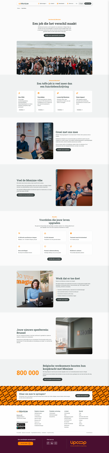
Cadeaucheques (38, 416)
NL (76, 3)
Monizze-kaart (38, 423)
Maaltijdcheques (38, 413)
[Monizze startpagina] (24, 411)
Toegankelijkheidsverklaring (36, 432)
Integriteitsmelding (50, 432)
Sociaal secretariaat (68, 423)
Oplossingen (43, 3)
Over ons (71, 3)
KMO (65, 415)
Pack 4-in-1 (37, 422)
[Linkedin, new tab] (52, 443)
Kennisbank (61, 3)
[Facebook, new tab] (48, 443)
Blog (80, 415)
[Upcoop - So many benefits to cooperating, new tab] (81, 443)
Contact (80, 420)
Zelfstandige (67, 413)
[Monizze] (24, 3)
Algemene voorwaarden (26, 432)
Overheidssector (68, 420)
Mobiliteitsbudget (53, 415)
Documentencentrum (83, 418)
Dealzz (80, 423)
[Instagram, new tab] (55, 443)
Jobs (80, 422)
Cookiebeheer (44, 432)
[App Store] (21, 424)
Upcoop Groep (24, 443)
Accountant (66, 421)
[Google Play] (21, 428)
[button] (81, 4)
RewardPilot (52, 416)
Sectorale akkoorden (83, 416)
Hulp (80, 413)
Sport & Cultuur (38, 418)
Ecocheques (37, 415)
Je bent (52, 3)
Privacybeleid (19, 432)
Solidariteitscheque (39, 425)
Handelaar (66, 427)
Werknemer (66, 425)
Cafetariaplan (52, 413)
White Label (81, 425)
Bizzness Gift (38, 420)
